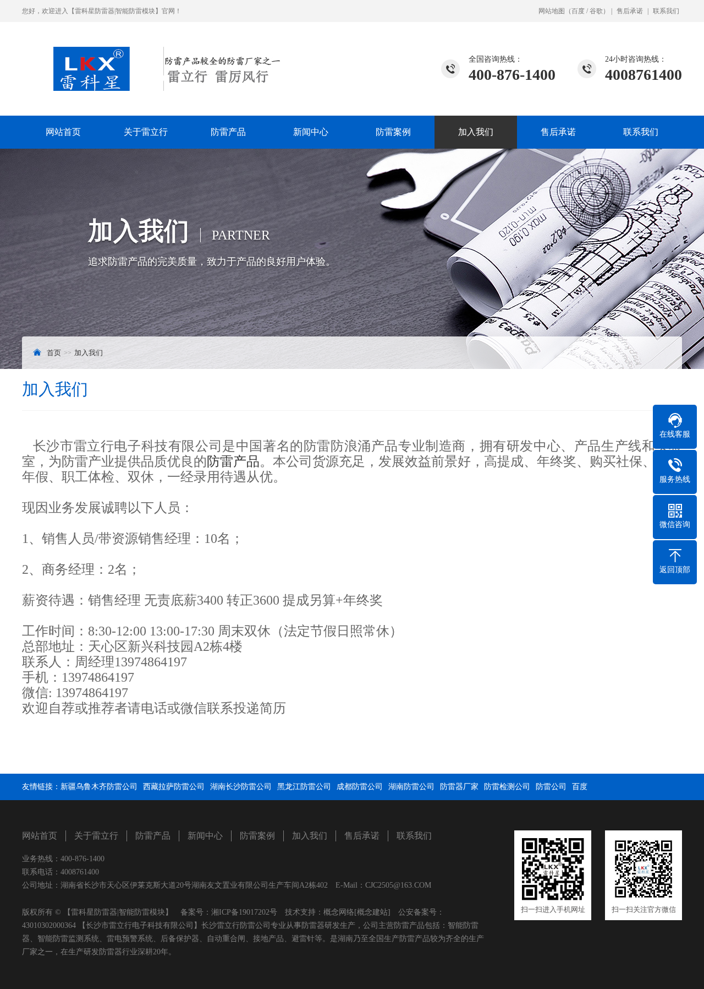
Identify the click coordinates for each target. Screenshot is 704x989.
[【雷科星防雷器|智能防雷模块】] (151, 56)
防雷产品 (228, 132)
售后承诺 (630, 11)
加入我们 (475, 132)
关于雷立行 (146, 132)
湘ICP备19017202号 (244, 912)
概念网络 (338, 912)
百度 (578, 11)
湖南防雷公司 (411, 786)
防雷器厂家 (459, 786)
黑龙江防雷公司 (304, 786)
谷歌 (596, 11)
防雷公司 (551, 786)
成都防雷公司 (360, 786)
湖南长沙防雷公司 (241, 786)
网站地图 (551, 11)
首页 (54, 353)
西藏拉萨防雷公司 (174, 786)
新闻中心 (310, 132)
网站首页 (63, 132)
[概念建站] (372, 912)
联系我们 (666, 11)
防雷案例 (393, 132)
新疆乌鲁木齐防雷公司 (99, 786)
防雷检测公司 (507, 786)
